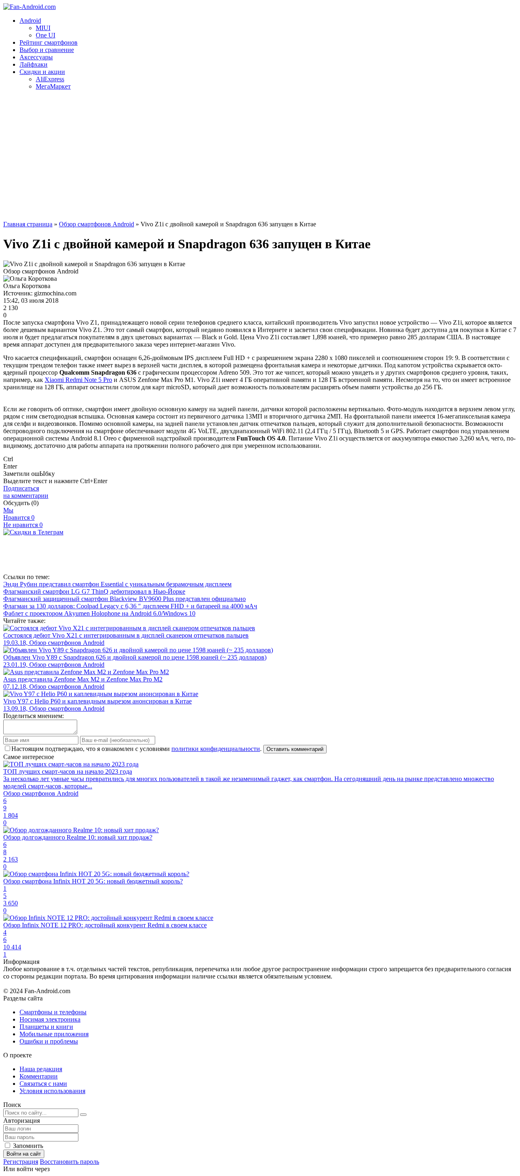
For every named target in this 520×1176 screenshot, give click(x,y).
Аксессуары (36, 57)
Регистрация (20, 1161)
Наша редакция (41, 1068)
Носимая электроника (50, 1019)
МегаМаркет (53, 86)
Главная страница (27, 224)
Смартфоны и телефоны (53, 1012)
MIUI (43, 27)
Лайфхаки (34, 64)
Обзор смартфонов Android (96, 224)
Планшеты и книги (46, 1026)
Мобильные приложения (54, 1034)
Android (30, 20)
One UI (45, 35)
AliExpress (50, 79)
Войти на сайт (23, 1154)
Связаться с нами (43, 1083)
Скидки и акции (42, 71)
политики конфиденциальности (215, 748)
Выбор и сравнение (47, 49)
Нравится (19, 517)
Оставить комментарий (294, 749)
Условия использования (52, 1090)
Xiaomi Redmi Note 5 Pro (78, 379)
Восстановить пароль (69, 1161)
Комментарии (39, 1076)
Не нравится (23, 524)
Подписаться (25, 492)
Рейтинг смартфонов (49, 42)
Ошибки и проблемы (49, 1041)
